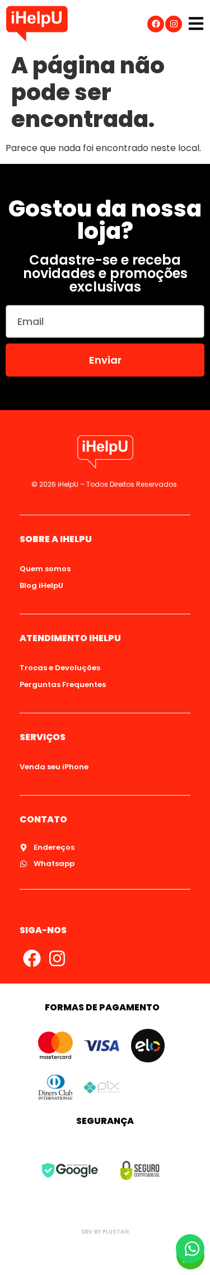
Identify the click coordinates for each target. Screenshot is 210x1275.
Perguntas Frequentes (63, 684)
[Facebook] (155, 24)
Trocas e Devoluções (60, 667)
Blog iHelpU (41, 585)
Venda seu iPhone (54, 766)
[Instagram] (173, 24)
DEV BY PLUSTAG (105, 1231)
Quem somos (45, 568)
